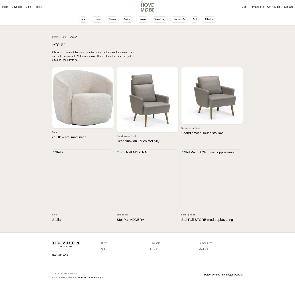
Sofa (28, 7)
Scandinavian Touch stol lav (202, 133)
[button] (242, 7)
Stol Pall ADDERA (130, 220)
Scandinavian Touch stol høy (138, 141)
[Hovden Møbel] (147, 7)
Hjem (5, 7)
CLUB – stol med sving (69, 137)
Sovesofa (17, 7)
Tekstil (38, 7)
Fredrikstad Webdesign (90, 277)
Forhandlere (257, 7)
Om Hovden (274, 7)
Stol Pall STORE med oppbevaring (207, 220)
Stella (56, 220)
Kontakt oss (60, 255)
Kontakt (288, 7)
